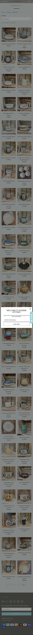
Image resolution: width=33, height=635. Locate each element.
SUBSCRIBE (16, 324)
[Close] (30, 309)
